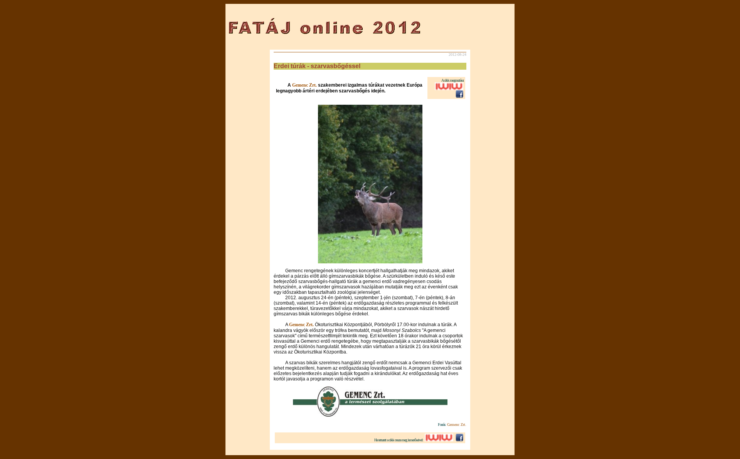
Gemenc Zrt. (305, 85)
